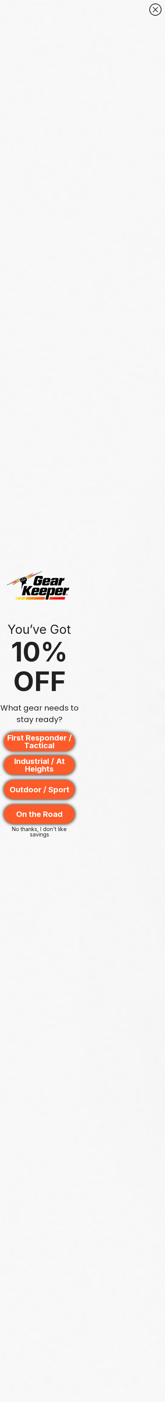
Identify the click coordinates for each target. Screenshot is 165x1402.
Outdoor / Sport (39, 789)
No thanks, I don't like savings (39, 831)
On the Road (39, 814)
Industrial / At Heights (39, 765)
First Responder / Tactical (39, 741)
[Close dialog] (155, 9)
